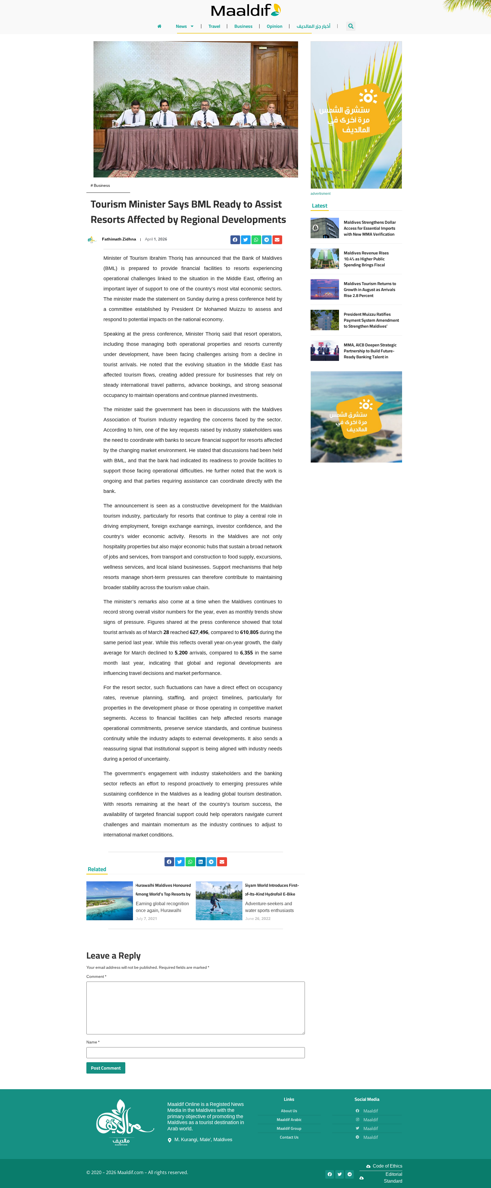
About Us (289, 1110)
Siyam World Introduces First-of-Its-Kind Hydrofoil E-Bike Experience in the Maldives (272, 894)
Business (243, 26)
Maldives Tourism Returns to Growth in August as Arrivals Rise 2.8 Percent (370, 289)
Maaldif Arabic (289, 1119)
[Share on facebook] (235, 239)
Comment (96, 977)
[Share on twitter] (246, 239)
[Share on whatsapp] (256, 239)
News (181, 26)
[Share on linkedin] (201, 861)
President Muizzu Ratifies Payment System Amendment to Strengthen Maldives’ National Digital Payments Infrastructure (371, 326)
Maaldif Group (289, 1128)
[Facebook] (329, 1174)
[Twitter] (339, 1174)
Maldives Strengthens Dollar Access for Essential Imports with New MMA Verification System (370, 231)
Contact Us (289, 1137)
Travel (214, 26)
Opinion (274, 26)
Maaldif (370, 1111)
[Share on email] (277, 239)
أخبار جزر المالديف (313, 26)
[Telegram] (349, 1174)
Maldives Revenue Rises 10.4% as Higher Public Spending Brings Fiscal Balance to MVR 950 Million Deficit (369, 265)
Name (92, 1043)
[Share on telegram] (267, 239)
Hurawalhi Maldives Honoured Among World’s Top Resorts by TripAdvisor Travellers (163, 894)
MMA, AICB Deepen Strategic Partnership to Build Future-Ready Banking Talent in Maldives (370, 354)
